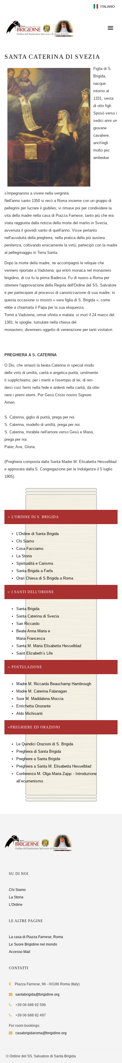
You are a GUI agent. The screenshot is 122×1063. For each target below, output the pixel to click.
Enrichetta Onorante (33, 706)
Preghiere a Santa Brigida (38, 759)
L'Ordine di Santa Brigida (37, 534)
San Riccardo (27, 623)
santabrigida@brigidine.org (37, 994)
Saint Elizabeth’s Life (34, 653)
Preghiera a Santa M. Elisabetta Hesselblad (53, 766)
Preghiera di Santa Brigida (38, 751)
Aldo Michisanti (29, 713)
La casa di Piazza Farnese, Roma (36, 937)
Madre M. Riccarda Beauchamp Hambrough (53, 684)
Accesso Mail (19, 952)
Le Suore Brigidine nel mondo (33, 944)
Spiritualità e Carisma (34, 563)
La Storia (24, 556)
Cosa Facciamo (29, 548)
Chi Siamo (25, 541)
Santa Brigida (27, 609)
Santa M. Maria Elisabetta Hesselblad (48, 646)
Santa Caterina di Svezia (37, 616)
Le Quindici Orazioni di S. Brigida (44, 744)
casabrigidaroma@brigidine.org (41, 1033)
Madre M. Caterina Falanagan (41, 691)
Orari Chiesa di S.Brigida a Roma (44, 578)
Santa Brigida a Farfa (34, 571)
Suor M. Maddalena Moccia (39, 698)
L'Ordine (16, 905)
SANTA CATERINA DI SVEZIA (52, 56)
